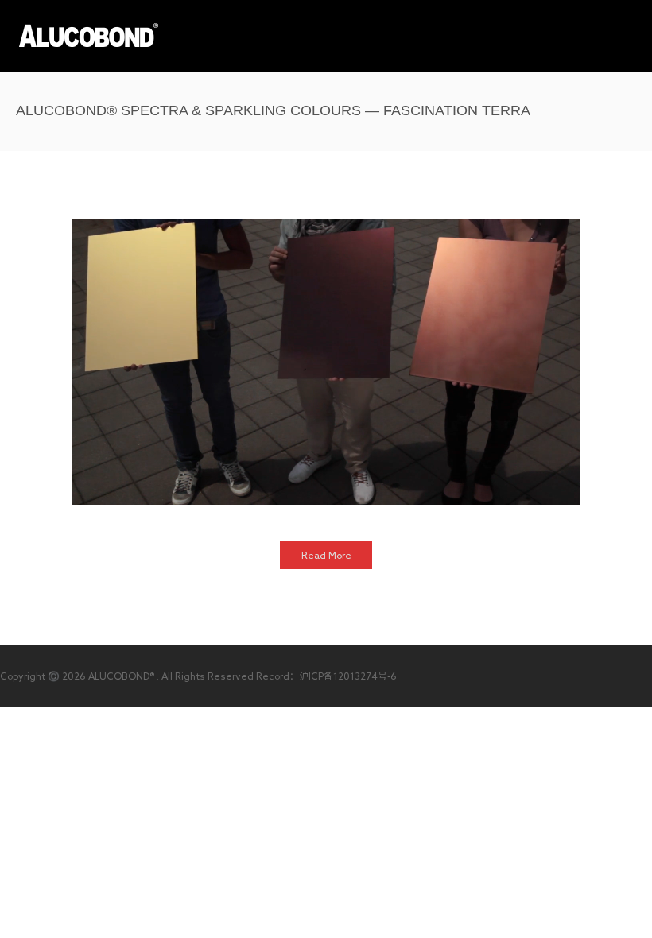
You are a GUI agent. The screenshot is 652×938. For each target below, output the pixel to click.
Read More (326, 555)
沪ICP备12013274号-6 (348, 675)
